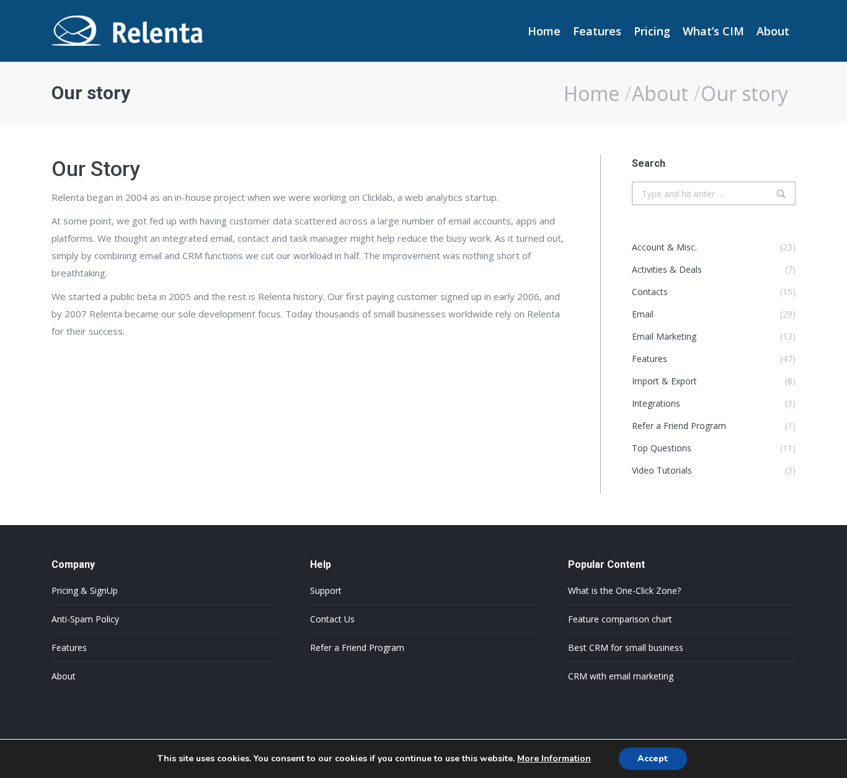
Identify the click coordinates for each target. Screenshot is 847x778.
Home (591, 93)
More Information (554, 758)
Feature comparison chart (620, 619)
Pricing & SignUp (84, 590)
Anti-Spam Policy (85, 619)
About (660, 93)
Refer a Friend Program (357, 647)
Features (69, 647)
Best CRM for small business (625, 647)
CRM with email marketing (620, 676)
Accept (652, 758)
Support (326, 590)
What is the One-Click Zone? (624, 590)
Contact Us (332, 619)
